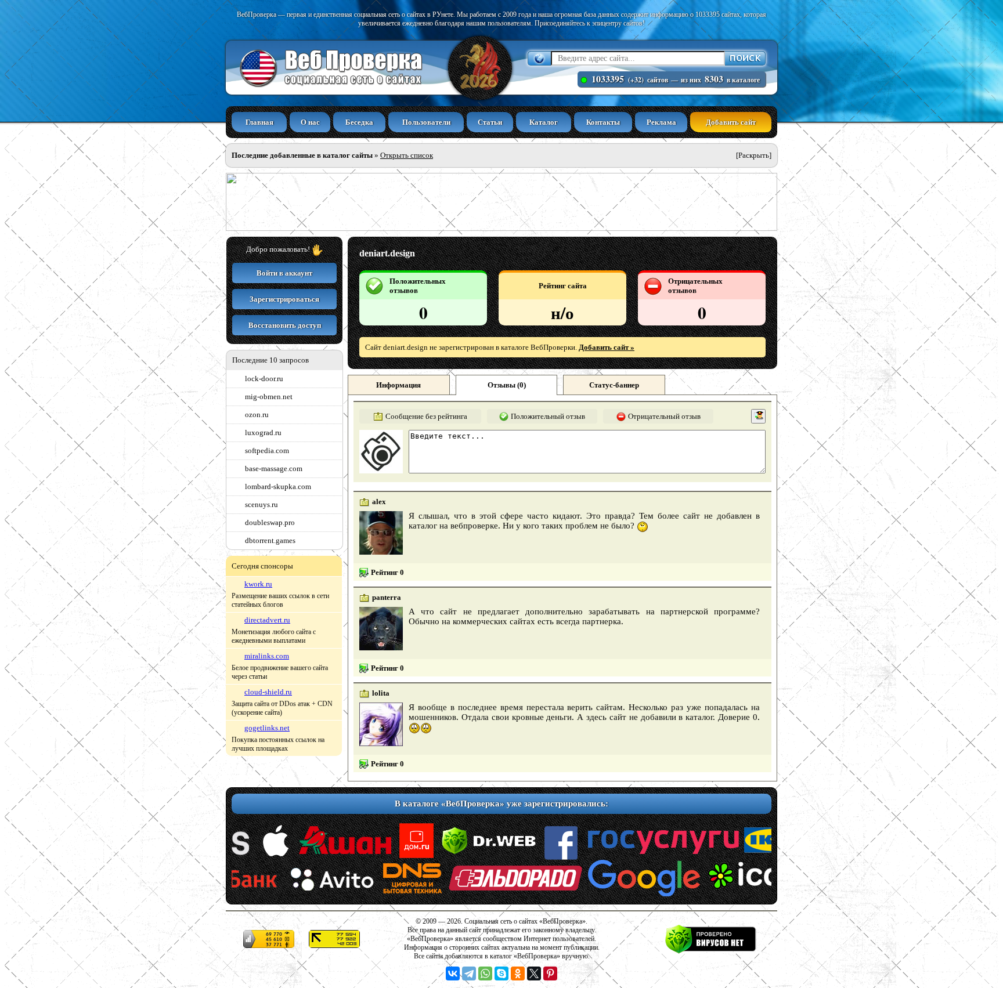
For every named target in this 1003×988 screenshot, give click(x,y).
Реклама (661, 122)
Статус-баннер (614, 385)
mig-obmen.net (269, 396)
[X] (534, 973)
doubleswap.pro (270, 522)
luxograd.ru (263, 432)
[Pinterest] (550, 973)
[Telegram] (469, 973)
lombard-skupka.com (278, 486)
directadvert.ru (267, 620)
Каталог (543, 122)
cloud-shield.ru (268, 691)
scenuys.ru (261, 504)
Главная (259, 122)
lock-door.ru (264, 378)
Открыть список (406, 155)
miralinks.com (266, 656)
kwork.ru (258, 584)
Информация (398, 385)
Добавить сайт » (606, 347)
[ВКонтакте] (453, 973)
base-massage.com (273, 468)
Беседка (359, 122)
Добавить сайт (731, 122)
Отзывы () (507, 385)
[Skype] (501, 973)
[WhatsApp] (485, 973)
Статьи (490, 122)
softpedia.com (267, 450)
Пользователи (426, 122)
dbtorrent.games (270, 540)
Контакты (603, 122)
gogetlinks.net (267, 727)
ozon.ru (257, 414)
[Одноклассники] (518, 973)
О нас (310, 122)
